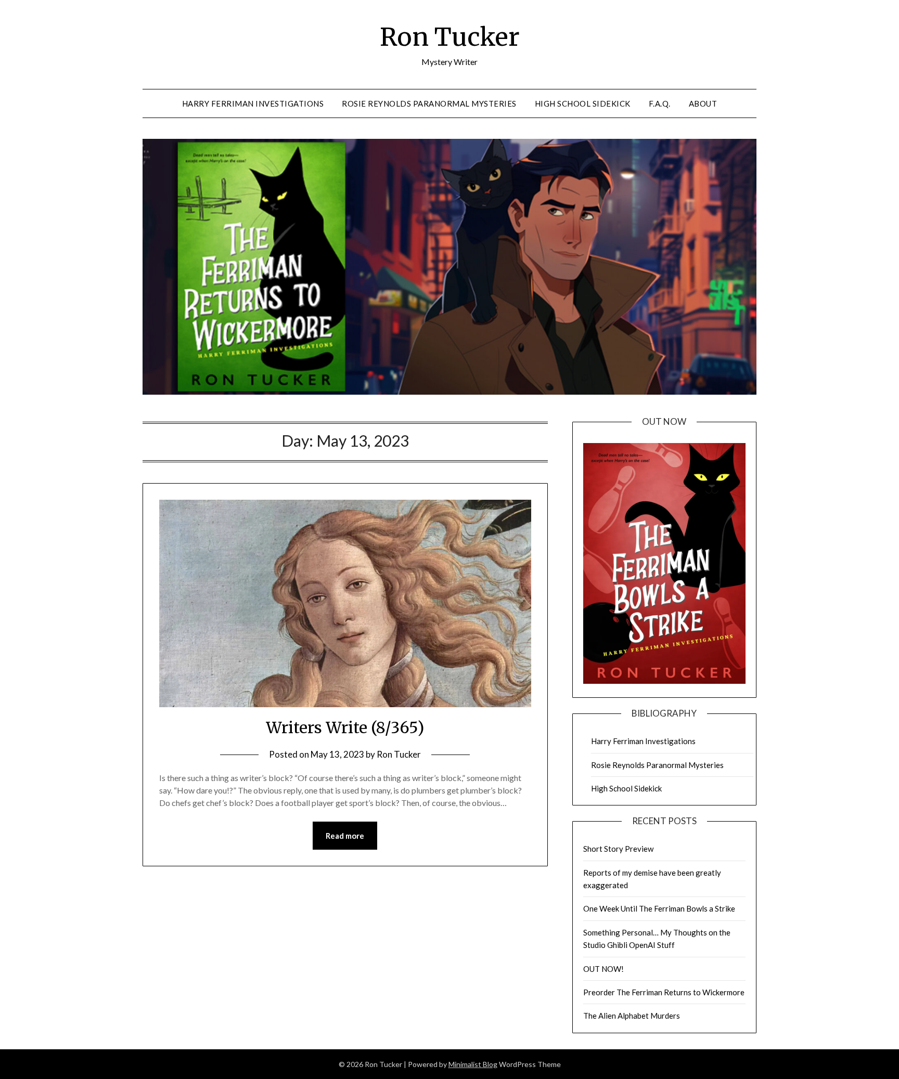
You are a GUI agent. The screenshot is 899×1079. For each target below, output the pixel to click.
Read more (345, 835)
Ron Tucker (450, 37)
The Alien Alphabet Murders (631, 1015)
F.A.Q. (660, 103)
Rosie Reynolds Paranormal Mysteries (429, 103)
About (703, 103)
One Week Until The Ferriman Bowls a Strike (659, 908)
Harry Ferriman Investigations (253, 103)
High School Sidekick (583, 103)
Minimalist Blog (472, 1064)
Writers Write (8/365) (345, 727)
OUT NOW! (603, 968)
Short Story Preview (618, 848)
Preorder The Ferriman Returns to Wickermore (663, 992)
